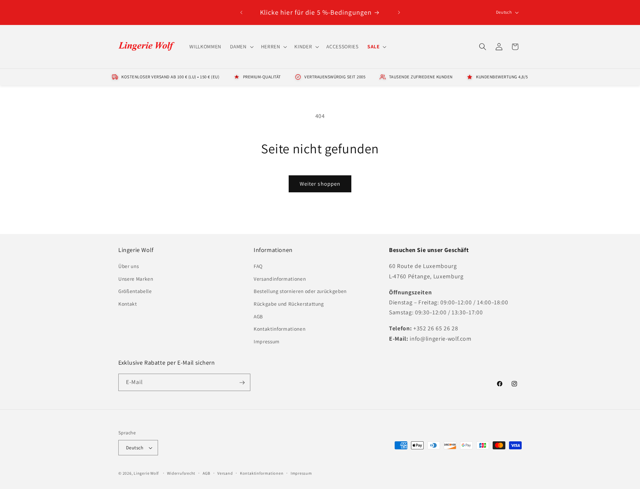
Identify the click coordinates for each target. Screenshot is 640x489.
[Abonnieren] (242, 382)
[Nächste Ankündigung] (399, 12)
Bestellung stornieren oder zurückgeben (300, 291)
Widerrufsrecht (181, 473)
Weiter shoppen (320, 183)
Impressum (267, 341)
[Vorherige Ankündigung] (241, 12)
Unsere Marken (135, 278)
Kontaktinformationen (279, 329)
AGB (258, 316)
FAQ (258, 266)
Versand (225, 473)
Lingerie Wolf (146, 473)
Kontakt (127, 304)
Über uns (128, 266)
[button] (241, 46)
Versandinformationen (280, 278)
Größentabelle (135, 291)
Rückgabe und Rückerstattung (289, 304)
